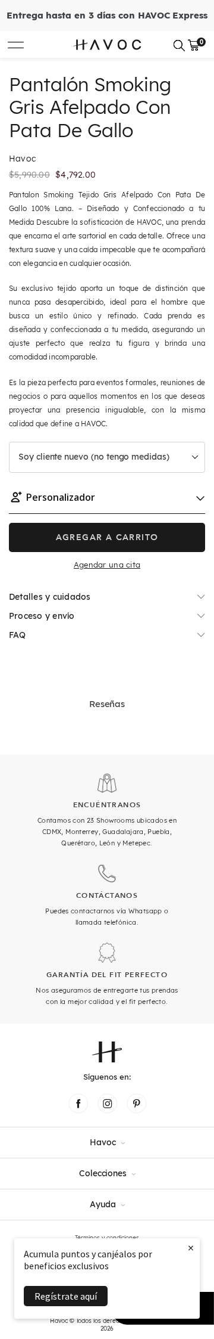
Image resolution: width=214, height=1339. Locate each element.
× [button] (191, 1247)
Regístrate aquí (65, 1296)
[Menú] (15, 44)
